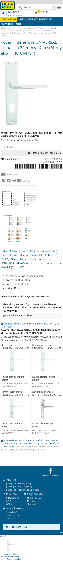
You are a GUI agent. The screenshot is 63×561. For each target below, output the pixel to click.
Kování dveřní (52, 28)
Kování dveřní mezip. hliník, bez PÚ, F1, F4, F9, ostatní (23, 30)
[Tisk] (26, 527)
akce (18, 23)
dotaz (32, 501)
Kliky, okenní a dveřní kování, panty (29, 28)
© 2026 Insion (57, 532)
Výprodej (7, 23)
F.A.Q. (9, 501)
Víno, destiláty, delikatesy (35, 19)
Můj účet (13, 12)
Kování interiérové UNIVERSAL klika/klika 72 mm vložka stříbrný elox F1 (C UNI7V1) (28, 33)
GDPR (9, 504)
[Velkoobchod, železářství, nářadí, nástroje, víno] (2, 28)
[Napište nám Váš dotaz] (13, 527)
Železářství (8, 19)
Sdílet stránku (13, 497)
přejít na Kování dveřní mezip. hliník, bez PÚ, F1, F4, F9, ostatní (30, 325)
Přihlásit (11, 15)
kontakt (33, 504)
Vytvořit (19, 15)
